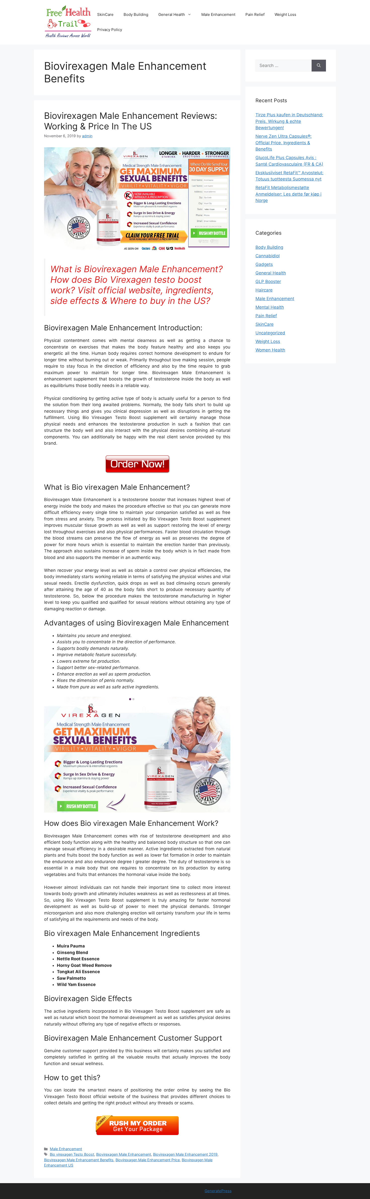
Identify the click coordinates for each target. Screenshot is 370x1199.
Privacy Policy (109, 29)
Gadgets (264, 264)
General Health (171, 14)
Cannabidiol (267, 255)
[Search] (319, 66)
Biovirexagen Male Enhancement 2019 (185, 1154)
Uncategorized (270, 332)
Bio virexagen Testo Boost (72, 1154)
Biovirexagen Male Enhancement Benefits (79, 1160)
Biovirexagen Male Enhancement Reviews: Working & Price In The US (130, 120)
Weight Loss (285, 14)
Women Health (270, 349)
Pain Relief (255, 14)
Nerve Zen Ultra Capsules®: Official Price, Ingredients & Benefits (283, 143)
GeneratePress (218, 1190)
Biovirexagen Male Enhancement (123, 1154)
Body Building (136, 14)
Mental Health (269, 307)
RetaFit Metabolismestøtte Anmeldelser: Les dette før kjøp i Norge (288, 194)
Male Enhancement (218, 14)
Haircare (264, 290)
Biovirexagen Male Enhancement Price (148, 1160)
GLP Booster (268, 281)
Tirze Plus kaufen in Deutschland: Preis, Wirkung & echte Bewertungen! (289, 121)
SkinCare (105, 14)
